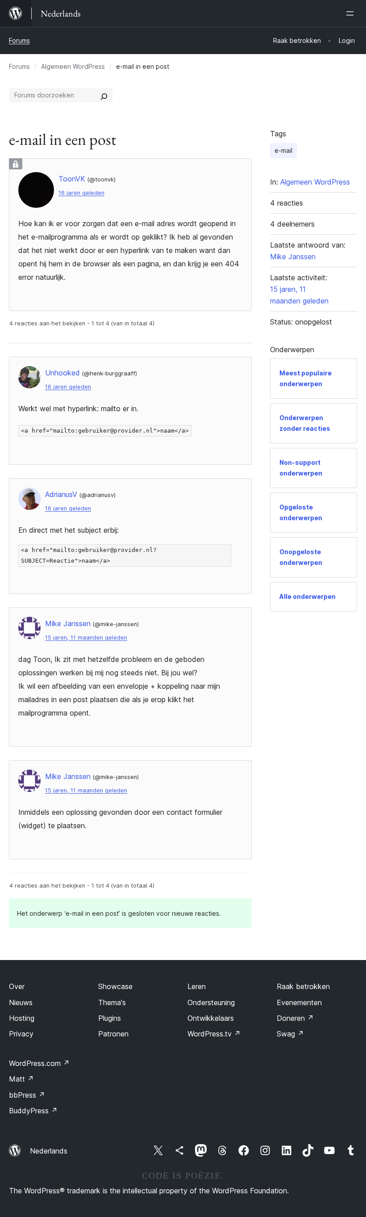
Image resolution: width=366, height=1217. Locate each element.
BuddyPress (33, 1110)
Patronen (113, 1033)
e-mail (283, 150)
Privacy (21, 1033)
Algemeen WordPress (73, 66)
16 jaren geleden (81, 192)
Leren (196, 986)
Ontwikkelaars (210, 1018)
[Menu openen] (351, 13)
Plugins (109, 1018)
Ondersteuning (211, 1002)
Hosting (21, 1018)
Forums (19, 40)
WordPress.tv (214, 1033)
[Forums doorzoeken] (104, 95)
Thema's (112, 1002)
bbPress (27, 1095)
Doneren (295, 1018)
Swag (290, 1033)
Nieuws (21, 1002)
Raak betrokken (303, 986)
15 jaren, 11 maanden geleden (86, 637)
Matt (21, 1078)
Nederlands (48, 1150)
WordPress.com (39, 1063)
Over (17, 986)
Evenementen (299, 1002)
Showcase (115, 986)
